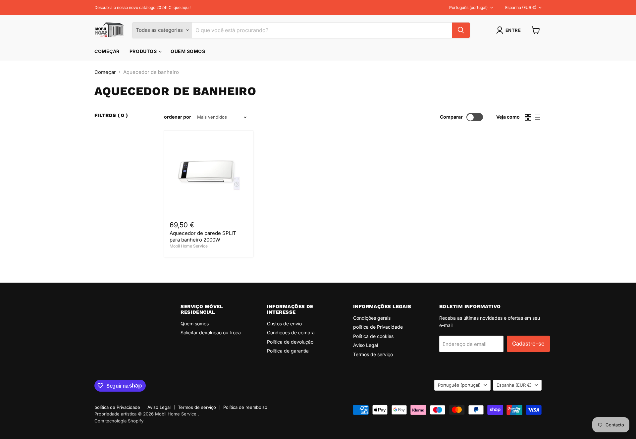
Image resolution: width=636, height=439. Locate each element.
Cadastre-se (528, 343)
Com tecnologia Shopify (118, 420)
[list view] (537, 117)
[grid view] (528, 117)
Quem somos (188, 51)
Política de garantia (288, 351)
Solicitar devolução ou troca (211, 332)
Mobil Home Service (189, 246)
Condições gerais (372, 318)
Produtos (144, 51)
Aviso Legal (365, 345)
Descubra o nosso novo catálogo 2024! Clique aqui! (142, 7)
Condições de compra (291, 332)
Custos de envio (284, 323)
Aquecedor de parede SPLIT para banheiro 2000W (203, 236)
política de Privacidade (378, 327)
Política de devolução (290, 342)
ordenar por (177, 117)
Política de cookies (373, 336)
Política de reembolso (245, 407)
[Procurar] (461, 30)
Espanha (520, 7)
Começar (107, 51)
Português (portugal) (468, 7)
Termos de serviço (373, 354)
